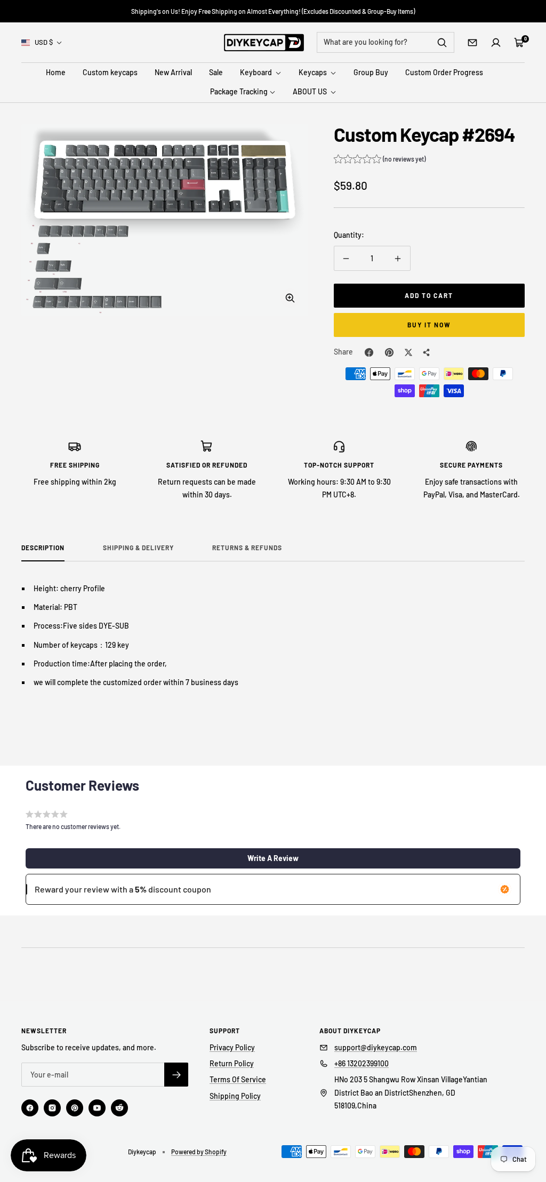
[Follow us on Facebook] (29, 1107)
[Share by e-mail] (426, 352)
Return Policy (232, 1063)
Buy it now (429, 324)
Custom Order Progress (444, 72)
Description (43, 547)
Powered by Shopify (199, 1151)
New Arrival (173, 72)
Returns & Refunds (247, 547)
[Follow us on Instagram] (52, 1107)
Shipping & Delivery (138, 547)
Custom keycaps (110, 72)
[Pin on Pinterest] (389, 352)
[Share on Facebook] (369, 352)
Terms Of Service (238, 1079)
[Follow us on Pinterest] (74, 1107)
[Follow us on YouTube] (97, 1107)
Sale (216, 72)
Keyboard (257, 72)
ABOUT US (310, 91)
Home (56, 72)
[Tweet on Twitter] (408, 352)
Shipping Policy (235, 1095)
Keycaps (313, 72)
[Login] (496, 42)
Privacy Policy (232, 1047)
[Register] (176, 1075)
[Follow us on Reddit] (119, 1107)
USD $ (43, 42)
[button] (379, 160)
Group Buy (371, 72)
